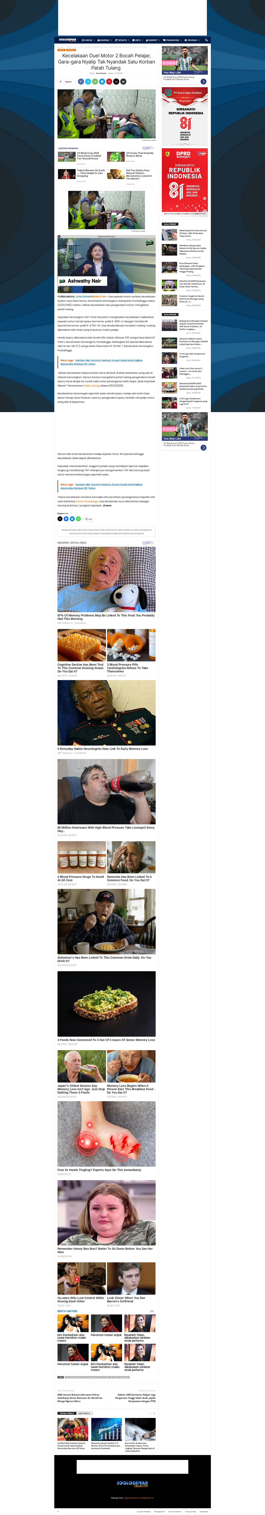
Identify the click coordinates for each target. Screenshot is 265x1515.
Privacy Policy (190, 1511)
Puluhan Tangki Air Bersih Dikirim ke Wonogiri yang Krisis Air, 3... (191, 299)
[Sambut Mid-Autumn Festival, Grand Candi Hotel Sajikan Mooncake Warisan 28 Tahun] (73, 1429)
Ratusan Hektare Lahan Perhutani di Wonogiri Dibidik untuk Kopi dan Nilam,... (193, 341)
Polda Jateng (91, 385)
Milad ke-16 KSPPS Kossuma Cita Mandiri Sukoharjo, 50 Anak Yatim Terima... (192, 284)
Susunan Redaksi (143, 1511)
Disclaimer (204, 1511)
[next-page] (154, 1413)
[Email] (116, 81)
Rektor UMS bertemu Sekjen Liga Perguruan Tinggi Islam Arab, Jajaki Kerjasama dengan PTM (135, 1398)
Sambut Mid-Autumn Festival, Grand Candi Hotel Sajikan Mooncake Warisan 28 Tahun (72, 1446)
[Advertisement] (107, 429)
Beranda (61, 47)
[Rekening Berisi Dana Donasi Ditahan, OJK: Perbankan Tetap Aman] (169, 235)
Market (152, 40)
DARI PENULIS (84, 1413)
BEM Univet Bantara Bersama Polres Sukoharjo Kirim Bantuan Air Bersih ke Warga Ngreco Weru (80, 1398)
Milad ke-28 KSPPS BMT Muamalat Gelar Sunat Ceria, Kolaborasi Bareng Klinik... (193, 386)
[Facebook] (81, 81)
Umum (88, 40)
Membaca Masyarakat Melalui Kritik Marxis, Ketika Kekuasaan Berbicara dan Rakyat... (192, 249)
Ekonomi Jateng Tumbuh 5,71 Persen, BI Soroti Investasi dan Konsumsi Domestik (105, 1446)
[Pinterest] (109, 81)
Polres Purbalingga (87, 501)
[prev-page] (150, 1413)
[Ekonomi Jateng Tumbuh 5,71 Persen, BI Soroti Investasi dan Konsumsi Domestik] (106, 1429)
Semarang (78, 47)
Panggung (172, 40)
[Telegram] (102, 81)
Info (137, 40)
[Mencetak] (123, 81)
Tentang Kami (159, 1511)
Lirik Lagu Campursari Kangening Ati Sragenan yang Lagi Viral (193, 401)
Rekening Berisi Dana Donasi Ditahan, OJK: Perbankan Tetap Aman (193, 233)
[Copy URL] (130, 81)
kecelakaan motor (73, 1377)
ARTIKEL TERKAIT (67, 1413)
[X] (88, 81)
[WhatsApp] (95, 81)
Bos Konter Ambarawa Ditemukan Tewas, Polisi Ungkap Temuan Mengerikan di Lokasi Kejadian (140, 1447)
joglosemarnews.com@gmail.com (139, 1498)
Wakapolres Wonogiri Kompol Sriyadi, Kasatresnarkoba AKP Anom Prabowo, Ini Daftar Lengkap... (193, 325)
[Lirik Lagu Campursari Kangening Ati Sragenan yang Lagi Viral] (169, 403)
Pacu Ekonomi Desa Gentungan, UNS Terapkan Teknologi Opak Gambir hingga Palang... (192, 267)
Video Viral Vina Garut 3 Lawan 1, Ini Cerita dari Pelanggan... (190, 371)
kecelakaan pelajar (90, 1377)
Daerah (104, 40)
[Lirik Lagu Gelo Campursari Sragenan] (169, 358)
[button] (206, 40)
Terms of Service (175, 1511)
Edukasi (192, 40)
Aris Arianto (101, 73)
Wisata (122, 40)
